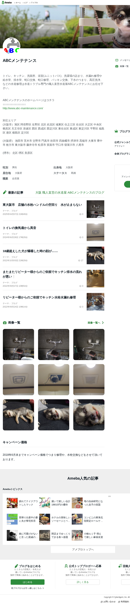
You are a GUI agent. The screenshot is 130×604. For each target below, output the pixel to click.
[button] (28, 582)
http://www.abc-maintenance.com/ (23, 108)
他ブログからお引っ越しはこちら (26, 588)
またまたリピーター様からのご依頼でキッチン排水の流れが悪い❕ (42, 274)
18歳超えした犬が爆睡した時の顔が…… (30, 251)
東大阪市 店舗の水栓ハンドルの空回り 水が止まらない (42, 204)
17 (82, 260)
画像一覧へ (94, 322)
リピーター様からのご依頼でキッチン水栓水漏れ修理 (39, 297)
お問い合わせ (109, 601)
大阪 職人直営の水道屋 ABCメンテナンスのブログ (69, 192)
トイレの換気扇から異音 (19, 228)
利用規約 (125, 601)
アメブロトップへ (83, 549)
